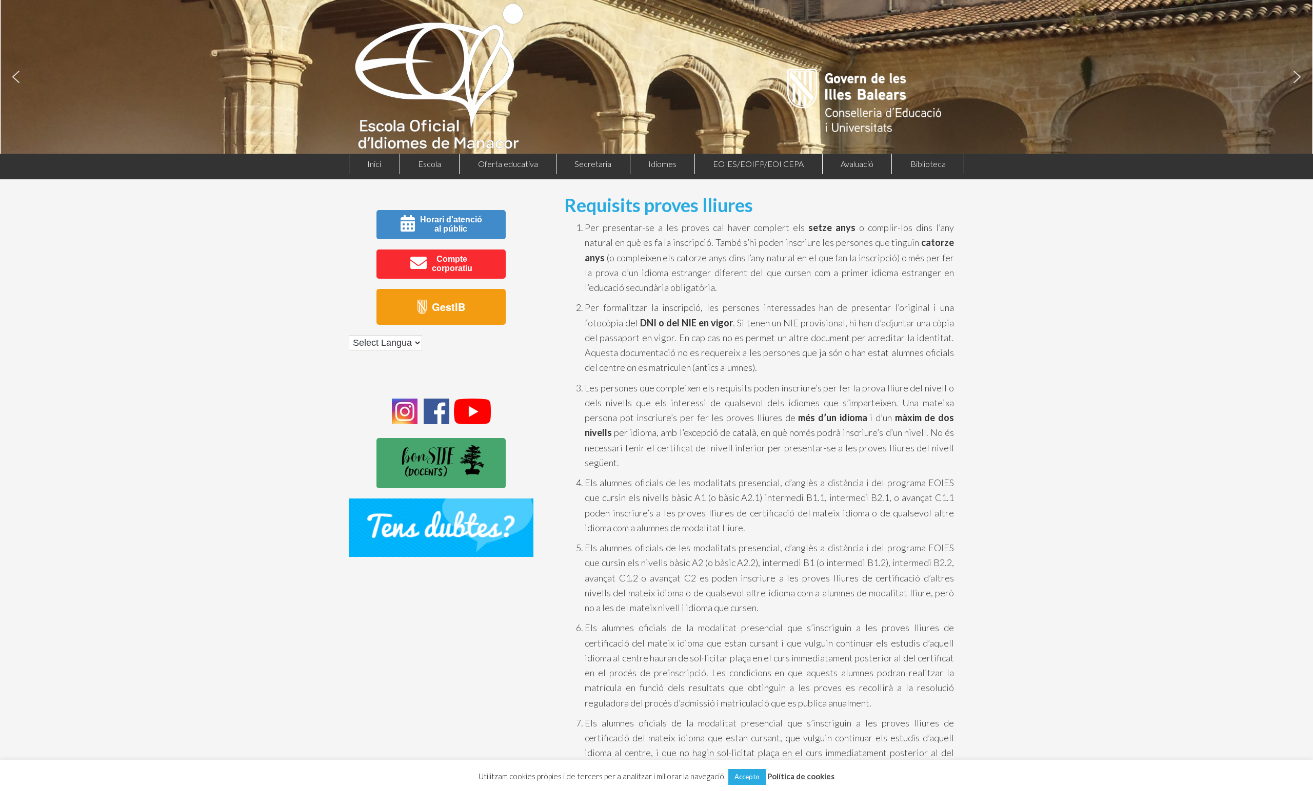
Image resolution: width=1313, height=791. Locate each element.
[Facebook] (436, 421)
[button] (16, 77)
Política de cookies (800, 776)
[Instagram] (404, 421)
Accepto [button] (747, 777)
